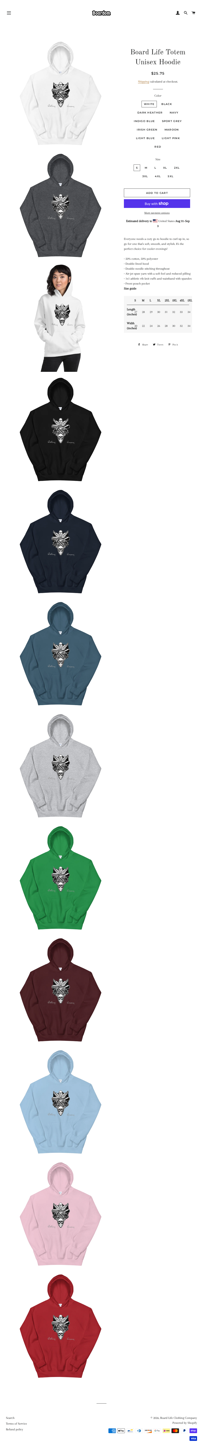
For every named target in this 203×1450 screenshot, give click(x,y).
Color (157, 95)
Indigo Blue (144, 121)
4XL (158, 176)
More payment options (157, 212)
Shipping (143, 81)
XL (165, 167)
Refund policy (14, 1429)
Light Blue (145, 138)
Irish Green (147, 129)
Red (157, 146)
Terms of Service (16, 1423)
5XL (170, 176)
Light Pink (171, 138)
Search (10, 1418)
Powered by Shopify (184, 1423)
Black (166, 104)
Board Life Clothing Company (178, 1418)
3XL (145, 176)
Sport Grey (172, 121)
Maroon (172, 129)
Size (157, 159)
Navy (174, 112)
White (149, 104)
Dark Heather (150, 112)
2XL (177, 167)
